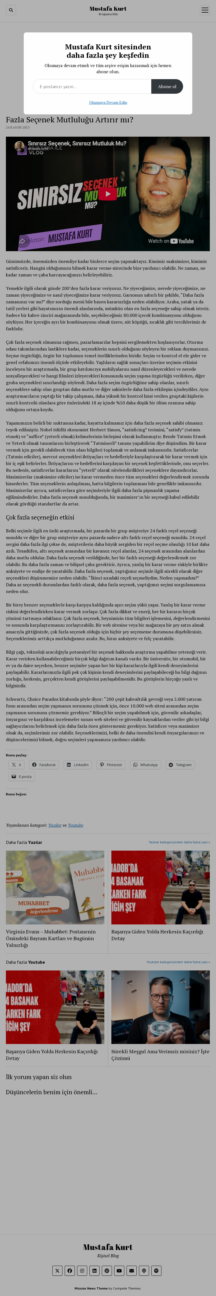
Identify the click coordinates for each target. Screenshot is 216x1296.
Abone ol (167, 86)
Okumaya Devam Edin (108, 102)
